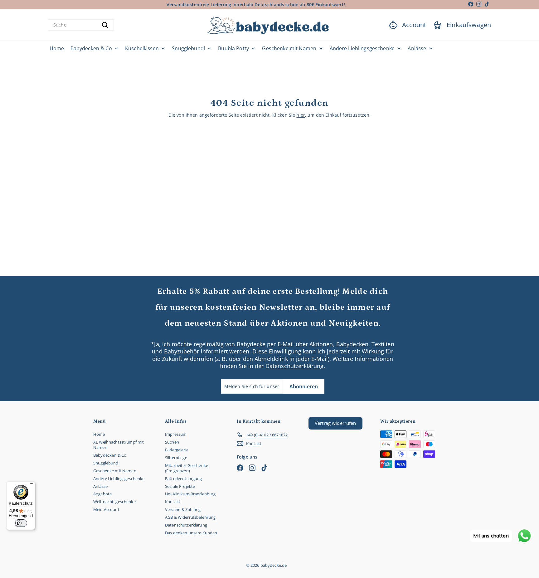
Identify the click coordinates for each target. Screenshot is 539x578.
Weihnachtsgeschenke (114, 501)
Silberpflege (176, 457)
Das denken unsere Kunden (191, 533)
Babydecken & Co (109, 455)
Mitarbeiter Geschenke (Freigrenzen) (186, 468)
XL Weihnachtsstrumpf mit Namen (118, 444)
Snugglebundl (106, 463)
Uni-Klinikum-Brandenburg (190, 494)
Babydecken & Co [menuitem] (91, 48)
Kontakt (172, 501)
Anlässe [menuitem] (417, 48)
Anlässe (100, 486)
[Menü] (31, 485)
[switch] (21, 523)
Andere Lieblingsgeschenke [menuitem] (362, 48)
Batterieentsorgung (183, 478)
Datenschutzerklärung (294, 366)
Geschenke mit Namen (114, 471)
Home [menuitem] (57, 48)
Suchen (172, 442)
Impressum (176, 434)
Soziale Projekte (180, 486)
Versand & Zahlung (183, 509)
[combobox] (81, 25)
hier (300, 115)
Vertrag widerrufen (335, 423)
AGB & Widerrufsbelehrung (190, 517)
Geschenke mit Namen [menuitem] (289, 48)
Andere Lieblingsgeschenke (119, 478)
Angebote (102, 494)
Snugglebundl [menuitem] (188, 48)
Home (99, 434)
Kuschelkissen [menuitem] (142, 48)
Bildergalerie (176, 450)
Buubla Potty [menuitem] (233, 48)
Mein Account (106, 509)
